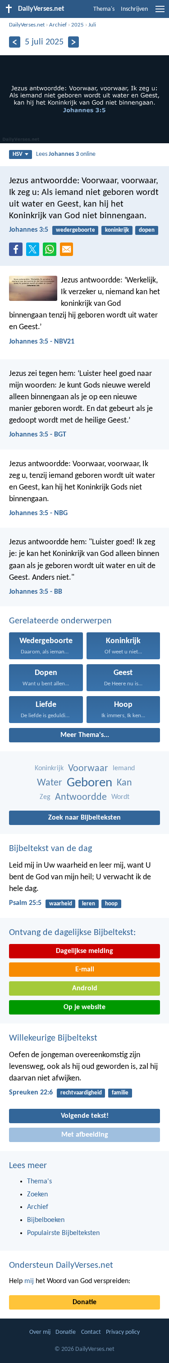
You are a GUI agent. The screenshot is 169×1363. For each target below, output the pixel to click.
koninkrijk (117, 230)
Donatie (84, 1302)
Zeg (45, 797)
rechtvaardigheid (81, 1093)
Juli (92, 25)
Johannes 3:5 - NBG (38, 513)
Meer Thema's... (84, 735)
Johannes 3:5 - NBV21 (41, 341)
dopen (147, 230)
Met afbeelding (84, 1134)
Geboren (89, 783)
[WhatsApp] (51, 250)
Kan (124, 783)
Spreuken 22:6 (31, 1092)
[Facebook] (17, 252)
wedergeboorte (75, 230)
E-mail (84, 969)
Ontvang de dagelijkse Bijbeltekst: (72, 932)
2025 (77, 25)
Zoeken (37, 1194)
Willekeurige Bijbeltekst (53, 1038)
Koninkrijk (49, 768)
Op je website (84, 1007)
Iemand (124, 768)
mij (29, 1281)
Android (84, 988)
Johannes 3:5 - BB (35, 591)
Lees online (66, 154)
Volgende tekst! (85, 1116)
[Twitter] (34, 252)
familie (120, 1093)
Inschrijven (134, 9)
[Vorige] (14, 42)
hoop (111, 904)
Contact (91, 1332)
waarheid (60, 904)
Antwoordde (81, 797)
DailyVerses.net (27, 25)
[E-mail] (68, 252)
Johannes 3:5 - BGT (37, 434)
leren (88, 904)
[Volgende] (73, 42)
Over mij (39, 1332)
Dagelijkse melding (84, 951)
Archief (58, 25)
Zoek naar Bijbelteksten (84, 817)
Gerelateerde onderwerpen (60, 621)
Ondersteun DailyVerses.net (61, 1265)
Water (49, 783)
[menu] (160, 12)
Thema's (103, 9)
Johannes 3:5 (28, 230)
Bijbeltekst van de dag (50, 848)
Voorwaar (88, 768)
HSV (18, 154)
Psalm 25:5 (25, 903)
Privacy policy (123, 1332)
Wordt (120, 797)
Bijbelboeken (45, 1220)
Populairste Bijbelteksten (63, 1233)
